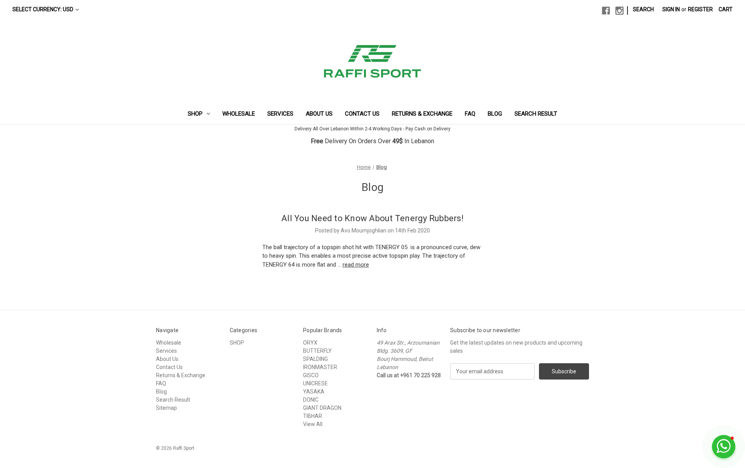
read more (356, 264)
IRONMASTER (320, 367)
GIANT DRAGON (322, 408)
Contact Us (362, 113)
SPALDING (315, 359)
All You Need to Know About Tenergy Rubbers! (372, 218)
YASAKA (313, 391)
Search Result (536, 113)
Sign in (671, 9)
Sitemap (166, 408)
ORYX (310, 343)
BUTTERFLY (317, 351)
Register (700, 9)
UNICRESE (315, 383)
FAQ (470, 113)
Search (643, 9)
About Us (319, 113)
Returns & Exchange (422, 113)
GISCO (311, 375)
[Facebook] (606, 11)
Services (280, 113)
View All (312, 424)
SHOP (195, 113)
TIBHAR (312, 416)
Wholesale (238, 113)
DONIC (311, 400)
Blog (495, 113)
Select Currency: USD (43, 9)
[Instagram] (619, 11)
